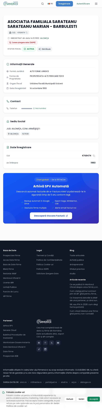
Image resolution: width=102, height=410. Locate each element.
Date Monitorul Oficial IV (14, 347)
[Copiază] (93, 155)
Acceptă (94, 399)
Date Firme (8, 351)
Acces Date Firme (11, 260)
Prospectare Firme (11, 255)
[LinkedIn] (45, 349)
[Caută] (42, 3)
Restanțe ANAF (9, 273)
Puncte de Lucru (10, 291)
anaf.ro (64, 382)
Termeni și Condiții (45, 255)
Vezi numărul (40, 108)
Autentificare (83, 3)
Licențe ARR (8, 282)
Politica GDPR (43, 269)
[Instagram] (45, 342)
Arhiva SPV (8, 325)
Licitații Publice (10, 287)
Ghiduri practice (77, 269)
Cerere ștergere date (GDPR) (24, 42)
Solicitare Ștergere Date (48, 273)
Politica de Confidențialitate (49, 260)
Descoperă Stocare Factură (49, 215)
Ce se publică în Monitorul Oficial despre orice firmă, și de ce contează (84, 285)
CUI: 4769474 (18, 33)
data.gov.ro (85, 382)
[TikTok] (39, 349)
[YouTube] (58, 342)
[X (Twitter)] (51, 342)
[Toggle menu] (96, 3)
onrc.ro (23, 382)
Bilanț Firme (8, 269)
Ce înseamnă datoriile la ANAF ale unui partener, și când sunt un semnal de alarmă (84, 299)
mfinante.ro (36, 382)
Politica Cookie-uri (45, 264)
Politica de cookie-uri (16, 406)
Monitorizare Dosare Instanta (16, 342)
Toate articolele (77, 255)
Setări (56, 403)
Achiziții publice (77, 260)
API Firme (7, 296)
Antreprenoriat (76, 264)
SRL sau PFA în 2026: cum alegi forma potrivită (84, 305)
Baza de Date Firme (12, 264)
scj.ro (74, 382)
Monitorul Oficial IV (11, 278)
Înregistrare (64, 3)
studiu (72, 273)
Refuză (70, 399)
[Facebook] (39, 342)
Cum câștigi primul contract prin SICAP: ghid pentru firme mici (83, 292)
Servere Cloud (9, 330)
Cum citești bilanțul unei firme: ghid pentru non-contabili (84, 312)
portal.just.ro (51, 382)
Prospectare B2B (10, 356)
